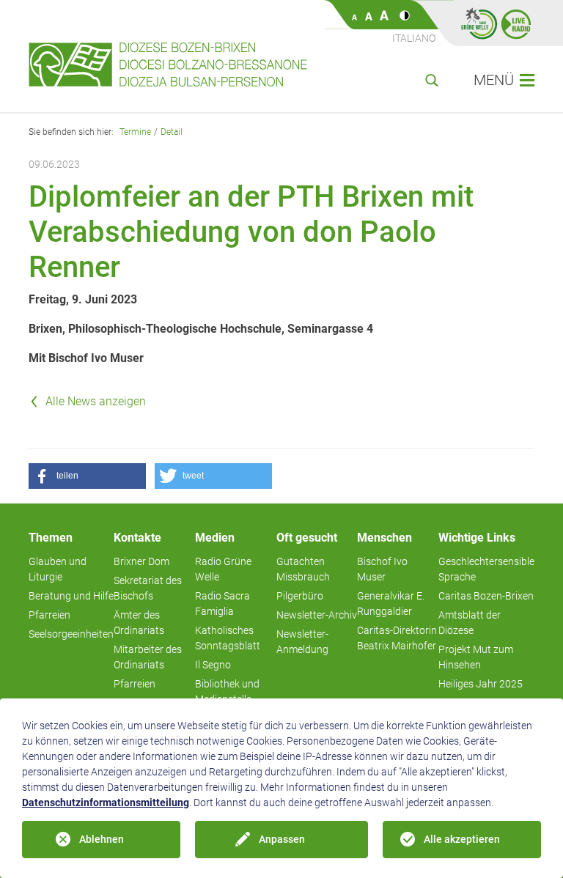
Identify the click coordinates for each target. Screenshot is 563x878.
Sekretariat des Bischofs (148, 588)
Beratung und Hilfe (71, 596)
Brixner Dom (141, 561)
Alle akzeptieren (462, 839)
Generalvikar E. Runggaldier (390, 603)
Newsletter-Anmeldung (302, 641)
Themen (51, 538)
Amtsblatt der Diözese (469, 622)
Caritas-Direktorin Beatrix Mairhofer (397, 638)
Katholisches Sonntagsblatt (227, 638)
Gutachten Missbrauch (303, 569)
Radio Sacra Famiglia (222, 603)
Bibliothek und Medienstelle (227, 691)
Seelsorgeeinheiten (71, 634)
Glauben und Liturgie (58, 569)
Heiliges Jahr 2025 (480, 684)
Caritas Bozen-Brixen (486, 596)
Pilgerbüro (299, 596)
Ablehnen (101, 839)
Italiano (413, 38)
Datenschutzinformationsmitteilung (105, 802)
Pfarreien (49, 615)
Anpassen (282, 839)
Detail (172, 132)
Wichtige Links (476, 538)
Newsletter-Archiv (316, 615)
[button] (87, 476)
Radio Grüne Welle (223, 569)
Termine (135, 132)
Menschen (384, 538)
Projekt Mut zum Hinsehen (475, 657)
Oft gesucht (306, 538)
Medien (215, 538)
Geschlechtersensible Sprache (486, 569)
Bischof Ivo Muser (382, 569)
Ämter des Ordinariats (139, 622)
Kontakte (137, 538)
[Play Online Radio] (516, 23)
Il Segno (213, 665)
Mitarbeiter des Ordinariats (148, 657)
